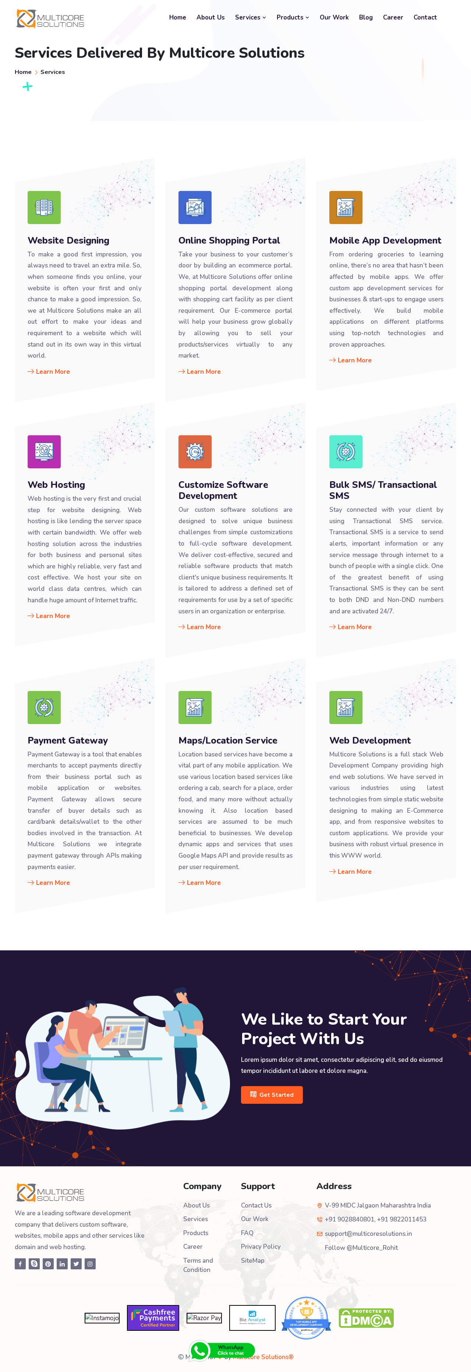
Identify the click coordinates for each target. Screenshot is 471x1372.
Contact (425, 17)
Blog (366, 17)
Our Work (334, 17)
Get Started (276, 1095)
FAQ (247, 1233)
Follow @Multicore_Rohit (361, 1248)
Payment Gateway (68, 740)
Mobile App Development (385, 240)
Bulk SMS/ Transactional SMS (383, 490)
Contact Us (256, 1205)
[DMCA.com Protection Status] (366, 1317)
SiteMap (253, 1260)
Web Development (370, 740)
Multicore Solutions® (263, 1357)
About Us (210, 17)
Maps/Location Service (227, 740)
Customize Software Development (223, 490)
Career (393, 17)
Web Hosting (56, 485)
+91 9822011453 (401, 1219)
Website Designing (68, 240)
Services (248, 17)
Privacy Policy (261, 1246)
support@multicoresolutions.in (368, 1234)
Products (291, 17)
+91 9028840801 (349, 1219)
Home (177, 17)
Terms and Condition (198, 1265)
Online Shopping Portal (229, 240)
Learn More (53, 372)
